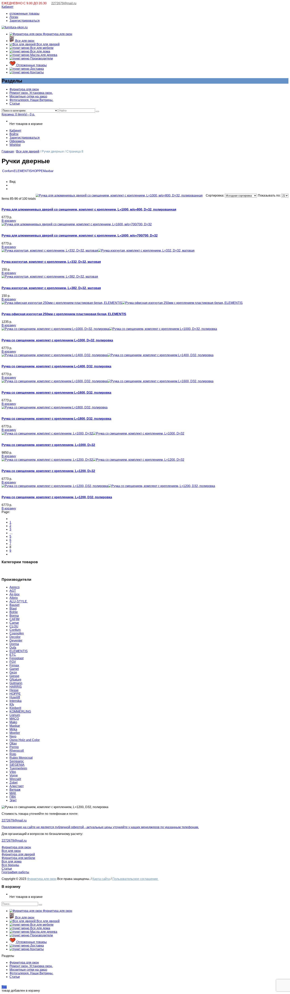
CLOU (13, 626)
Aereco (14, 587)
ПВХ (12, 796)
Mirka (13, 729)
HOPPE (37, 171)
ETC (12, 654)
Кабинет (7, 6)
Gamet (14, 669)
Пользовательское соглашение (135, 879)
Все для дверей (48, 44)
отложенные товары (24, 13)
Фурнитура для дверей (18, 854)
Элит (13, 800)
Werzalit (15, 779)
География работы (15, 872)
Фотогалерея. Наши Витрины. (31, 100)
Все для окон (24, 40)
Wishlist (15, 144)
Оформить (17, 141)
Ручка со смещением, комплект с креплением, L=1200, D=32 (48, 471)
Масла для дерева (43, 55)
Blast (13, 608)
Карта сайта (101, 879)
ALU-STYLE (18, 601)
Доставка (36, 68)
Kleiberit (15, 708)
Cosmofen (16, 633)
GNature (15, 679)
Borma (14, 615)
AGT (12, 590)
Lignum (14, 715)
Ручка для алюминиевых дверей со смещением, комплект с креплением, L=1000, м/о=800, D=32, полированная (89, 209)
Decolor (15, 637)
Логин (13, 17)
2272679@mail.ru (63, 3)
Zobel (13, 782)
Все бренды (10, 865)
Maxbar (48, 171)
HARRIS (15, 686)
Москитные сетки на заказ (28, 96)
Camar (14, 622)
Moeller (14, 732)
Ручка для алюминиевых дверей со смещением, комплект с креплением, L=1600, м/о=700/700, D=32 (80, 235)
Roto (12, 754)
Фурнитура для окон (57, 34)
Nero (12, 736)
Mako (13, 722)
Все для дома (39, 51)
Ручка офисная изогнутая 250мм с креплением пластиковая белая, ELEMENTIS (64, 314)
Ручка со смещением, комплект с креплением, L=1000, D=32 (48, 445)
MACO (14, 718)
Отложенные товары (31, 65)
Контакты (36, 72)
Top (4, 987)
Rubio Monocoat (21, 757)
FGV (12, 661)
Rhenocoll (16, 750)
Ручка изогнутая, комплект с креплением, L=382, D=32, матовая (51, 288)
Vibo (12, 772)
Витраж (15, 789)
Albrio (13, 598)
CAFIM (14, 619)
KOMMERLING (20, 711)
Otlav (13, 743)
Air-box (14, 594)
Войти (13, 134)
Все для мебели (41, 48)
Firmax (14, 665)
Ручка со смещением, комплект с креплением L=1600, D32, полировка (56, 392)
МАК (12, 793)
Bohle (13, 612)
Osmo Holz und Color (24, 740)
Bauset (14, 605)
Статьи (14, 103)
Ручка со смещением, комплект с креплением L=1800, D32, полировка (56, 418)
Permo (14, 747)
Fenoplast (16, 658)
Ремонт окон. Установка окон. (31, 93)
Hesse (14, 690)
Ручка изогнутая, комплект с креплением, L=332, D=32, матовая (51, 261)
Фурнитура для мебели (18, 858)
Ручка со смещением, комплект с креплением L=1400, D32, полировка (56, 366)
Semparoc (16, 761)
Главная (8, 151)
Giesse (14, 676)
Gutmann (15, 683)
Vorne (13, 775)
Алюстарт (16, 786)
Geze (13, 672)
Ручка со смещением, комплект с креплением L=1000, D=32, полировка (57, 340)
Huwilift (14, 697)
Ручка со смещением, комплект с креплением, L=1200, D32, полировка (57, 497)
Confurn (7, 171)
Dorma (14, 644)
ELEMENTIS (23, 171)
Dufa (12, 647)
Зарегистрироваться (24, 20)
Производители (41, 58)
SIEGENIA (16, 764)
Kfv (11, 704)
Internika (15, 701)
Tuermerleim (18, 768)
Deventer (15, 640)
